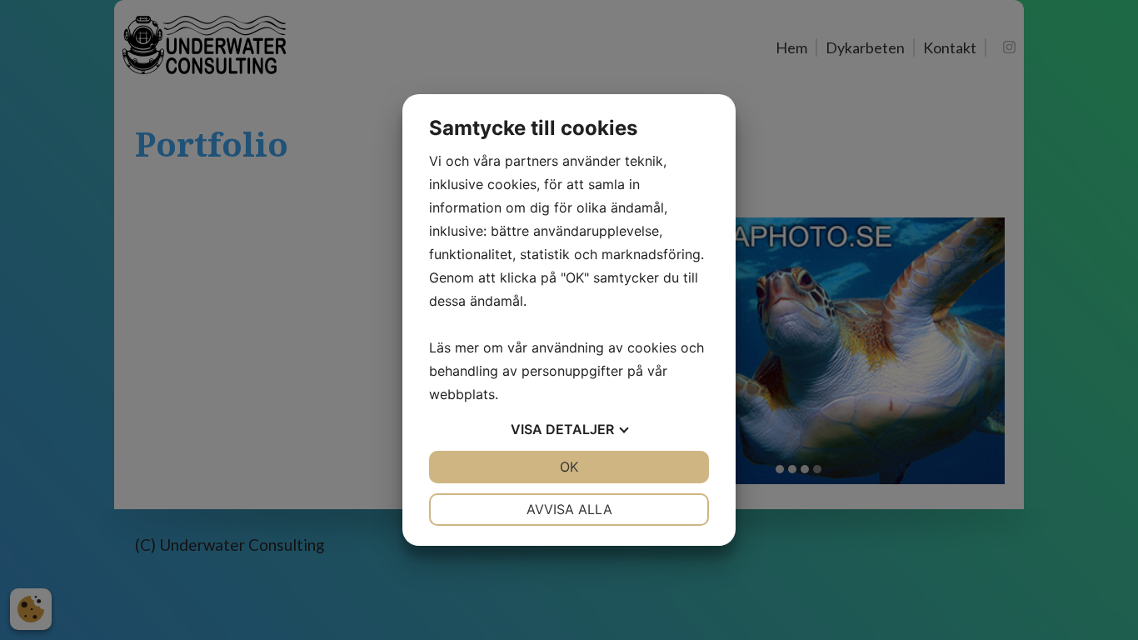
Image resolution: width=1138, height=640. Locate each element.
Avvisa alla (569, 509)
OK (569, 466)
